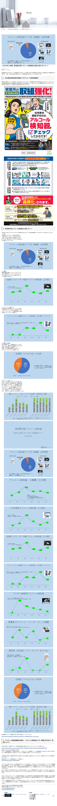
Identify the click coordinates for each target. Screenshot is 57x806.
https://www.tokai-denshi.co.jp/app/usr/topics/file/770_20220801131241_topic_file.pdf (20, 736)
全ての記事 (3, 29)
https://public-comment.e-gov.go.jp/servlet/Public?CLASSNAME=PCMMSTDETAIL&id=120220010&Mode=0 (24, 748)
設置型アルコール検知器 (6, 69)
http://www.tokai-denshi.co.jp (8, 789)
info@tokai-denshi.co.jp (10, 788)
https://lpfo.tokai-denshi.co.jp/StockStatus (11, 760)
